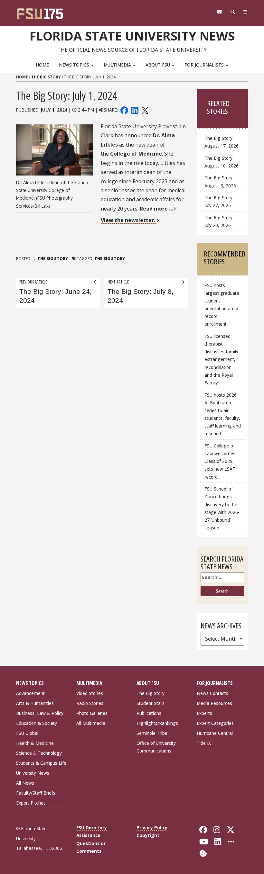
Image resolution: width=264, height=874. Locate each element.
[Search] (232, 11)
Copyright (148, 835)
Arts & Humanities (35, 703)
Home (42, 65)
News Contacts (212, 693)
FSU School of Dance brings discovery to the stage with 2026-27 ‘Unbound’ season (222, 508)
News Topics (74, 65)
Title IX (204, 743)
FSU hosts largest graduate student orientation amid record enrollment (221, 304)
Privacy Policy (152, 827)
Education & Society (36, 723)
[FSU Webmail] (219, 11)
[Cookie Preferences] (203, 853)
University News (32, 773)
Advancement (30, 693)
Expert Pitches (31, 803)
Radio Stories (89, 703)
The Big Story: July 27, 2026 (218, 201)
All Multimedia (90, 723)
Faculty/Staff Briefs (35, 793)
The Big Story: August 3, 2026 (220, 181)
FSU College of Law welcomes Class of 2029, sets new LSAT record (219, 461)
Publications (149, 713)
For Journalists (204, 65)
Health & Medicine (35, 743)
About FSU (158, 65)
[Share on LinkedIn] (134, 110)
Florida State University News (132, 35)
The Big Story (46, 77)
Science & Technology (39, 753)
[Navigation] (245, 11)
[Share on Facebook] (124, 110)
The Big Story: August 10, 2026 (221, 162)
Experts (204, 713)
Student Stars (151, 703)
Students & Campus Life (41, 763)
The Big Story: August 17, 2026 (221, 142)
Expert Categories (215, 723)
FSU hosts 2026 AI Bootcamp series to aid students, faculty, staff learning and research (222, 414)
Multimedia (118, 65)
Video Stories (89, 693)
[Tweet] (145, 110)
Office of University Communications (156, 747)
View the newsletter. (128, 220)
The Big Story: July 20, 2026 (218, 221)
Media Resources (214, 703)
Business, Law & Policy (39, 713)
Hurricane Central (215, 733)
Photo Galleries (92, 713)
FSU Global (27, 733)
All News (25, 783)
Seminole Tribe (152, 733)
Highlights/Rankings (157, 723)
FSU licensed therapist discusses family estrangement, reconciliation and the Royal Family (221, 359)
